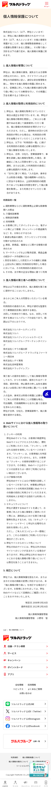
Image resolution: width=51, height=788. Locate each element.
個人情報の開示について (18, 761)
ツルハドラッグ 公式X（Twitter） (27, 711)
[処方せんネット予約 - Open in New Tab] (39, 769)
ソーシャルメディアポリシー (27, 766)
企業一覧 (36, 741)
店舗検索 (5, 786)
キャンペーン (25, 786)
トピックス (18, 689)
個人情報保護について (31, 757)
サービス (15, 786)
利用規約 (14, 757)
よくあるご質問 (35, 689)
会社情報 (19, 684)
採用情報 (32, 684)
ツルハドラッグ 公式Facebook (25, 726)
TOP (4, 630)
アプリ (46, 786)
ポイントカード (36, 786)
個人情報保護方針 (40, 761)
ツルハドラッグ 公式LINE (22, 704)
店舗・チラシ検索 (16, 646)
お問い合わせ (25, 693)
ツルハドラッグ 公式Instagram (25, 718)
